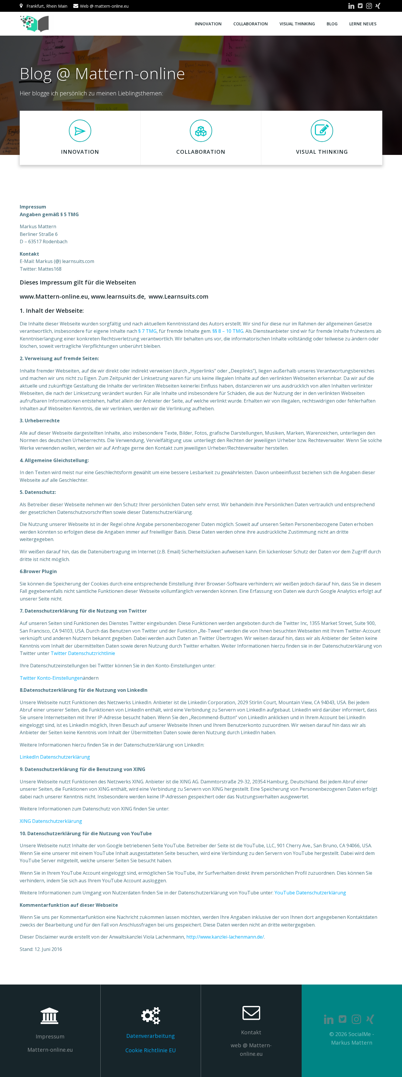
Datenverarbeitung (150, 1035)
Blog (332, 24)
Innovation (208, 24)
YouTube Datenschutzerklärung (310, 892)
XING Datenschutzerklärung (51, 821)
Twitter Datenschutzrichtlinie (83, 653)
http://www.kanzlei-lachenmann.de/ (225, 937)
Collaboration (250, 24)
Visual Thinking (297, 24)
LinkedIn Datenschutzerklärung (55, 757)
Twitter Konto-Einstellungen (51, 678)
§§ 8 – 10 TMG (227, 331)
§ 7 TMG (147, 331)
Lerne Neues (362, 24)
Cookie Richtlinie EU (150, 1050)
